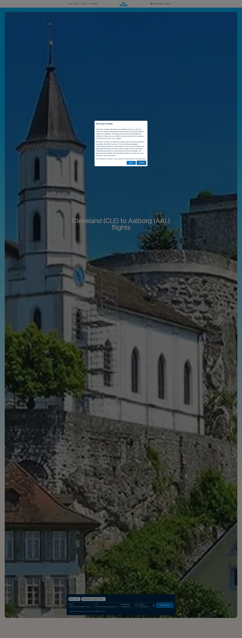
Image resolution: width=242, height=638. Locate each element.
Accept (141, 163)
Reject (131, 163)
